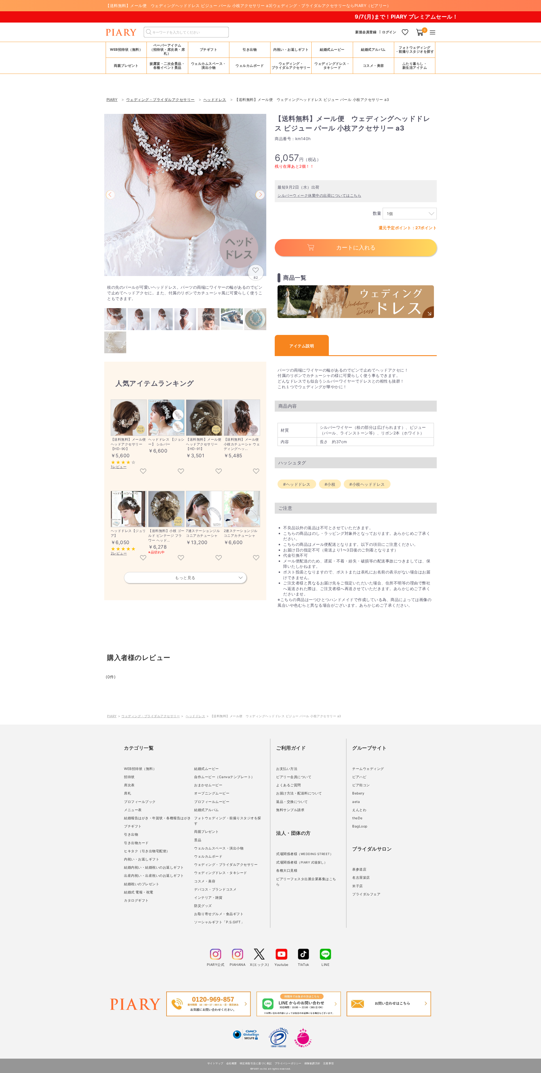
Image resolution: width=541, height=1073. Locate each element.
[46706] (143, 472)
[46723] (143, 558)
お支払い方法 (286, 769)
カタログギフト (136, 900)
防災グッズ (203, 906)
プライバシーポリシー (288, 1063)
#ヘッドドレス (297, 484)
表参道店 (359, 869)
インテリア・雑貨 (208, 897)
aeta (356, 802)
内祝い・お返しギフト (141, 859)
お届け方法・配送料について (299, 793)
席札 (127, 793)
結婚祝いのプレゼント (141, 884)
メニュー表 (133, 810)
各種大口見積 (286, 870)
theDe (357, 818)
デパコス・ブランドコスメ (215, 889)
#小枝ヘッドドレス (367, 484)
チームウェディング (368, 769)
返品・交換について (292, 802)
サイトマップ (215, 1063)
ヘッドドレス (195, 716)
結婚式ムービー (206, 769)
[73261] (219, 558)
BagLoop (359, 826)
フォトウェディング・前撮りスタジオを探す (414, 49)
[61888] (181, 472)
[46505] (181, 558)
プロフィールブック (140, 802)
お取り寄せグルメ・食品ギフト (218, 914)
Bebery (358, 793)
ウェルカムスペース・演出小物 (218, 848)
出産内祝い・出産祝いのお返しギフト (154, 875)
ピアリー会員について (293, 777)
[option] (185, 195)
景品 (197, 840)
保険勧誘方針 (312, 1063)
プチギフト (133, 826)
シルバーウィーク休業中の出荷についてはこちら (319, 195)
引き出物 (131, 834)
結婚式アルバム (373, 49)
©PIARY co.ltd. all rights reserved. (270, 1068)
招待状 (129, 777)
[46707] (219, 472)
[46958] (256, 472)
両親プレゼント (206, 831)
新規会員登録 (365, 32)
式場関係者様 (304, 854)
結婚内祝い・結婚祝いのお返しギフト (154, 867)
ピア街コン (361, 785)
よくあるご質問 (288, 785)
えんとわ (359, 810)
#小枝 (330, 484)
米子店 (357, 886)
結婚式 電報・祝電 (138, 892)
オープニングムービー (211, 793)
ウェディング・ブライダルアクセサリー (150, 716)
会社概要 (231, 1063)
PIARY (112, 716)
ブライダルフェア (366, 894)
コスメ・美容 (204, 881)
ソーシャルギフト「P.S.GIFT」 (219, 922)
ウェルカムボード (208, 856)
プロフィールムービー (211, 802)
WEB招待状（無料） (126, 49)
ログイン (389, 32)
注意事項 (328, 1063)
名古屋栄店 (361, 877)
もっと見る (185, 577)
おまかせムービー (208, 785)
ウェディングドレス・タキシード (220, 873)
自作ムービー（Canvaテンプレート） (224, 777)
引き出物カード (136, 843)
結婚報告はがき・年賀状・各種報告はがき (157, 818)
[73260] (256, 558)
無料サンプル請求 (290, 810)
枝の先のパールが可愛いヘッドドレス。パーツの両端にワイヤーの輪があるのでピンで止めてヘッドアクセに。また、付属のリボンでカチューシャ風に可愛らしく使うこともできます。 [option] (184, 293)
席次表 (129, 785)
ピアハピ (359, 777)
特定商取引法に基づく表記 (256, 1063)
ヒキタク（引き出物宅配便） (147, 851)
